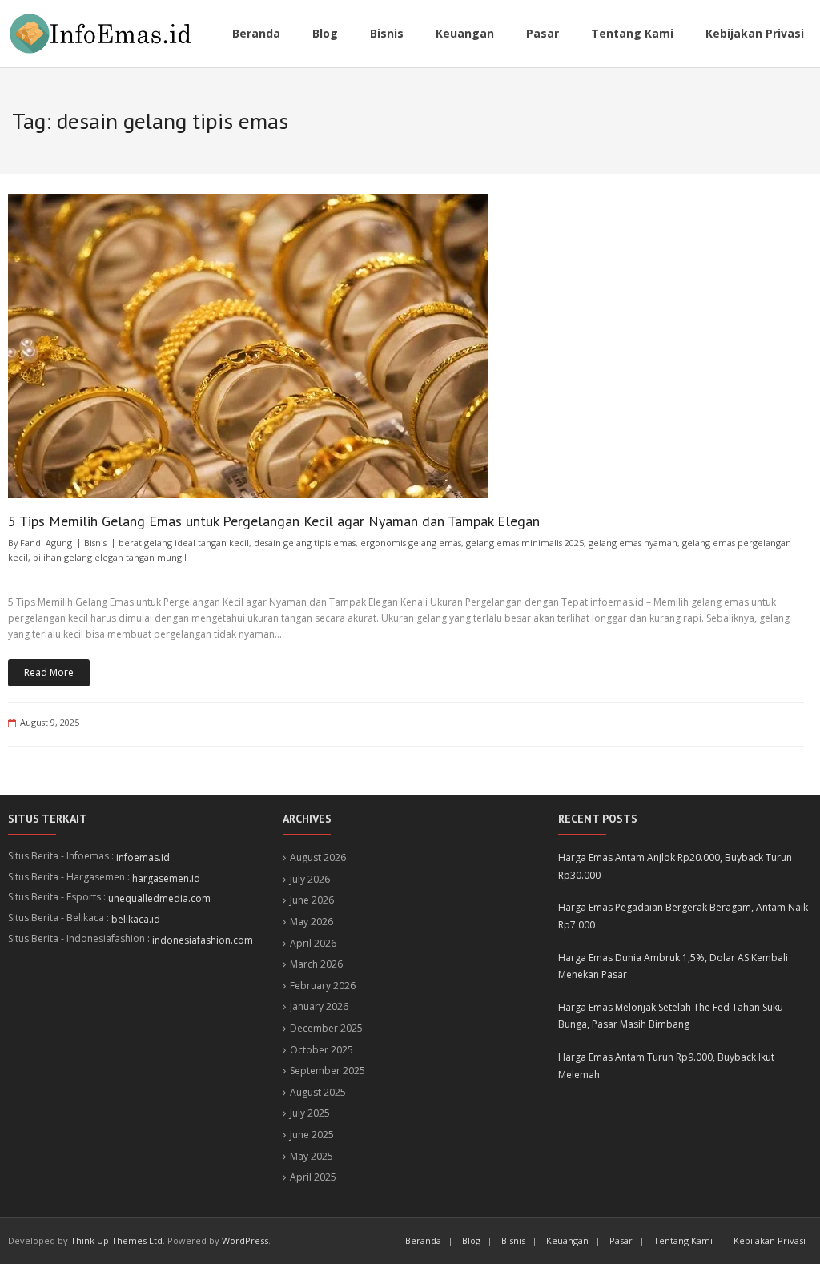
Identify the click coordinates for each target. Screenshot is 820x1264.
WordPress (245, 1240)
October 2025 (321, 1050)
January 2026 (319, 1006)
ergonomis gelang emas (410, 543)
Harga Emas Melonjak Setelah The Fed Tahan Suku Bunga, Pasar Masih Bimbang (670, 1016)
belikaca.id (135, 919)
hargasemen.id (166, 878)
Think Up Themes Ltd (116, 1240)
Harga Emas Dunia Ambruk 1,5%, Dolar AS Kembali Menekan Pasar (673, 966)
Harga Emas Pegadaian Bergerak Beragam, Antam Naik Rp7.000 (683, 916)
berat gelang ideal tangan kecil (184, 543)
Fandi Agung (46, 543)
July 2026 (310, 879)
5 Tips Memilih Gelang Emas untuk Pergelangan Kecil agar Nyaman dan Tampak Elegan (274, 521)
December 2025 (326, 1028)
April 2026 (313, 943)
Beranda (423, 1240)
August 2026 (318, 857)
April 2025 (313, 1177)
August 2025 (318, 1092)
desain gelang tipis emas (305, 543)
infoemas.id (143, 857)
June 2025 (312, 1134)
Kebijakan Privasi (770, 1240)
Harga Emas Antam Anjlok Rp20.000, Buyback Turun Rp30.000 (675, 866)
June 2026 (312, 900)
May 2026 (311, 921)
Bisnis (95, 543)
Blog (471, 1240)
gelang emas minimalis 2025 (525, 543)
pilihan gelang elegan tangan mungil (110, 557)
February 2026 (323, 985)
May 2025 (311, 1156)
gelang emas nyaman (633, 543)
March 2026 (316, 964)
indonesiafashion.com (202, 940)
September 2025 (327, 1070)
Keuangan (567, 1240)
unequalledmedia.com (159, 898)
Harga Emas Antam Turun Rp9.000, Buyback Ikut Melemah (666, 1065)
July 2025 (310, 1113)
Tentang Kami (683, 1240)
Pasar (621, 1240)
